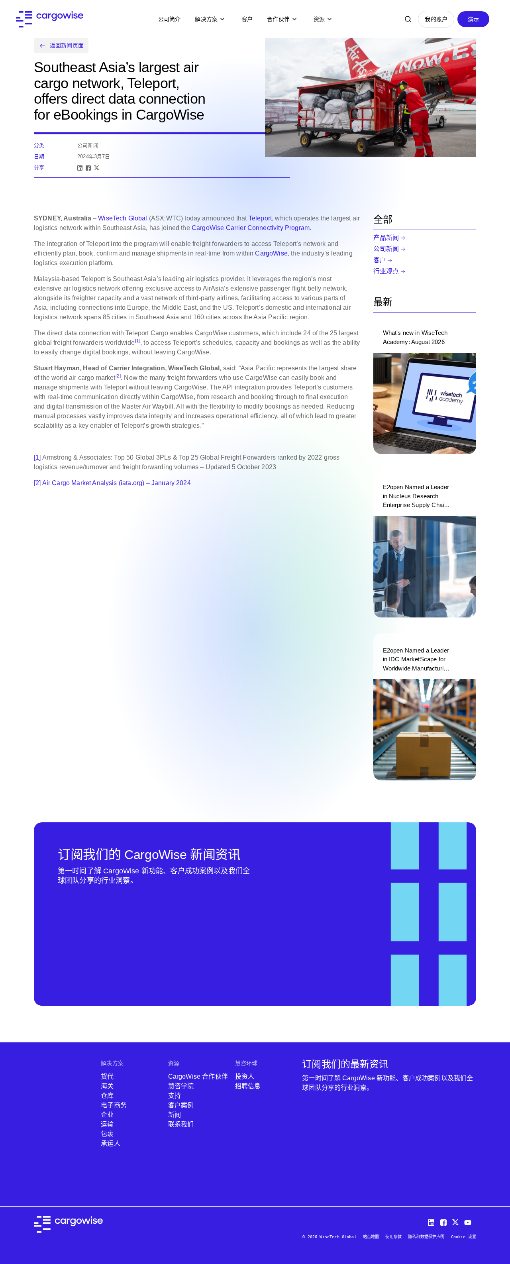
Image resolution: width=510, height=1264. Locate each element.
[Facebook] (88, 168)
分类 (39, 145)
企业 (107, 1114)
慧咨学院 (181, 1086)
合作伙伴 (278, 19)
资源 (319, 19)
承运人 (110, 1143)
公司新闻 (386, 249)
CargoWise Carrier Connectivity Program (251, 227)
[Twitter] (457, 1220)
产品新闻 (386, 237)
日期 (39, 156)
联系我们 (181, 1124)
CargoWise (271, 253)
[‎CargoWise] (49, 19)
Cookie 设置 (463, 1237)
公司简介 (169, 19)
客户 (247, 19)
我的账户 (436, 19)
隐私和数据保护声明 (426, 1237)
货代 (107, 1076)
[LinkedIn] (79, 168)
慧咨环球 (246, 1063)
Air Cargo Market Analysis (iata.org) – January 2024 (116, 483)
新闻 (174, 1114)
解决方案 (206, 19)
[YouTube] (469, 1220)
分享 (39, 168)
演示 (473, 19)
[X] (96, 168)
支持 (174, 1095)
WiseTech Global (122, 218)
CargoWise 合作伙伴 (198, 1076)
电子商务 (114, 1105)
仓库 (107, 1095)
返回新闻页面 (67, 45)
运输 (107, 1124)
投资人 (244, 1076)
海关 (107, 1086)
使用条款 (393, 1237)
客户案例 (181, 1105)
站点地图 (371, 1237)
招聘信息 (248, 1086)
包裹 (107, 1133)
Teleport (260, 218)
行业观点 (386, 271)
